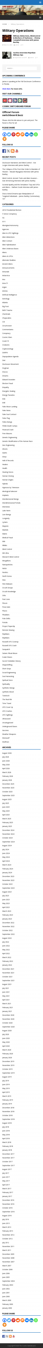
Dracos (5, 372)
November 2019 (8, 1065)
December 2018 (8, 1108)
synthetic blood (8, 692)
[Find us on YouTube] (17, 151)
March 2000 (6, 1300)
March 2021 (6, 1003)
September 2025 (8, 795)
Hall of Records (8, 460)
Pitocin (4, 603)
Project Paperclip (8, 626)
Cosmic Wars (7, 337)
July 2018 (5, 1127)
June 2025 (6, 807)
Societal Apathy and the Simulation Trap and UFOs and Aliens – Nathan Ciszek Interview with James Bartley (21, 187)
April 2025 (6, 815)
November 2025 (8, 788)
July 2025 (5, 803)
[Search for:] (21, 68)
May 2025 (6, 811)
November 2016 (8, 1204)
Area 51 (5, 283)
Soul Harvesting (8, 676)
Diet (3, 360)
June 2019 (6, 1084)
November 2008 (8, 1258)
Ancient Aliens (7, 264)
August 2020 (7, 1030)
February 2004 (7, 1285)
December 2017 (8, 1154)
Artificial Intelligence (9, 295)
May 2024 (6, 857)
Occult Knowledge (9, 591)
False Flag (6, 418)
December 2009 (8, 1254)
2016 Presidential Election (11, 210)
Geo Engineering (8, 445)
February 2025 (7, 822)
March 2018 (6, 1142)
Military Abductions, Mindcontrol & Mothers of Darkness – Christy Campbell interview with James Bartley (26, 39)
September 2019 (8, 1073)
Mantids (5, 530)
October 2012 (7, 1239)
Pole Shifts (6, 618)
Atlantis (5, 302)
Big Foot (5, 306)
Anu (3, 279)
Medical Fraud (7, 537)
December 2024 (8, 830)
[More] (5, 139)
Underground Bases (9, 726)
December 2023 (8, 876)
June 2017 (6, 1177)
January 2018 (7, 1150)
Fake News (6, 410)
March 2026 (6, 772)
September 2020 (8, 1027)
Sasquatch (6, 649)
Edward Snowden (8, 379)
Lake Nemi (6, 510)
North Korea (7, 576)
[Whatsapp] (36, 134)
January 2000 (7, 1308)
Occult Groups (7, 588)
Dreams (5, 376)
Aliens (4, 252)
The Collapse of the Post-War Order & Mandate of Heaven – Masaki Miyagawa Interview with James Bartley (21, 171)
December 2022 (8, 923)
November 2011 (8, 1246)
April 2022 (6, 953)
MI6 (3, 541)
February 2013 (7, 1231)
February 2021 (7, 1007)
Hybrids (5, 484)
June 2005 (6, 1277)
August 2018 (7, 1123)
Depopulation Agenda (10, 356)
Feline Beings (7, 422)
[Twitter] (9, 134)
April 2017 (6, 1185)
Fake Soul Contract (9, 414)
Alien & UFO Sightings (10, 233)
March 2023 (6, 911)
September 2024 (8, 842)
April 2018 (6, 1138)
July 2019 (5, 1081)
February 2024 (7, 869)
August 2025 (7, 799)
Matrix (4, 534)
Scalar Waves (7, 657)
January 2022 (7, 965)
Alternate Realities (9, 260)
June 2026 (6, 761)
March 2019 (6, 1096)
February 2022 (7, 961)
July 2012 (5, 1242)
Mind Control (7, 549)
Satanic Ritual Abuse (9, 653)
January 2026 (7, 780)
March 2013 (6, 1227)
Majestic (5, 526)
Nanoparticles (7, 564)
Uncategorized (7, 722)
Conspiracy (6, 333)
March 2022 (6, 957)
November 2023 (8, 880)
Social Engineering (9, 672)
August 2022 (7, 938)
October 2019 (7, 1069)
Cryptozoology (7, 349)
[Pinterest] (13, 134)
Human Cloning (8, 476)
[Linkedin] (31, 134)
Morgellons (6, 561)
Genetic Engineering (9, 437)
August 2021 (7, 984)
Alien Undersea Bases (10, 248)
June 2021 (6, 992)
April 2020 (6, 1046)
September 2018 (8, 1119)
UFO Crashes (7, 711)
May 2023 (6, 903)
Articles (5, 291)
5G (3, 218)
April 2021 (6, 1000)
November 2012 (8, 1235)
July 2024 (5, 849)
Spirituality (6, 684)
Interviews (6, 507)
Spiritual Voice (7, 680)
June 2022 (6, 946)
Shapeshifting (7, 665)
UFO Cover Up (7, 707)
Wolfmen (5, 742)
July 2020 (5, 1034)
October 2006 (7, 1269)
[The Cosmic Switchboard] (21, 13)
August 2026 (7, 753)
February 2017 (7, 1192)
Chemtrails (6, 314)
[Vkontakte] (27, 134)
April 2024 (6, 861)
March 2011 (6, 1250)
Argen (4, 287)
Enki (3, 399)
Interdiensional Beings (10, 499)
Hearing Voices (7, 472)
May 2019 (6, 1088)
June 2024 (6, 853)
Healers (5, 464)
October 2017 (7, 1161)
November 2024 (8, 834)
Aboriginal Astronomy (10, 225)
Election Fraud (7, 383)
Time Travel (6, 703)
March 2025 (6, 819)
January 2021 (7, 1011)
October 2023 (7, 884)
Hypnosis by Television (10, 487)
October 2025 (7, 792)
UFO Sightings (7, 715)
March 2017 (6, 1188)
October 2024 (7, 838)
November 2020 (8, 1019)
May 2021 (6, 996)
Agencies (5, 229)
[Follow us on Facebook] (4, 151)
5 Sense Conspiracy (9, 214)
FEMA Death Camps (9, 426)
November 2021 (8, 973)
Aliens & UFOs (7, 256)
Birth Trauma (7, 310)
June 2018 (6, 1131)
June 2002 (6, 1289)
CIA (3, 322)
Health (4, 468)
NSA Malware (7, 584)
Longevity (6, 518)
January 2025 (7, 826)
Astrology (5, 299)
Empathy (5, 387)
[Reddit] (18, 134)
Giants (4, 453)
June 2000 (6, 1296)
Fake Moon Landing (9, 406)
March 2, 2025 (8, 45)
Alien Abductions (8, 237)
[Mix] (22, 134)
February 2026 (7, 776)
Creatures (6, 345)
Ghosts (5, 449)
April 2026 (6, 768)
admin (17, 45)
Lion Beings (6, 514)
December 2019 (8, 1061)
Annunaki (5, 272)
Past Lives (6, 599)
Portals (5, 622)
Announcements (8, 268)
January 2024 (7, 872)
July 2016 (5, 1219)
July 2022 (5, 942)
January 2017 (7, 1196)
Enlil (3, 403)
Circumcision (7, 326)
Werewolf (5, 738)
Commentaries (7, 329)
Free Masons (7, 433)
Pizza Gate (6, 607)
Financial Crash (7, 430)
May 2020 (6, 1042)
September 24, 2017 (21, 57)
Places (4, 611)
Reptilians (5, 634)
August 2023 (7, 892)
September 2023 (8, 888)
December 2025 (8, 784)
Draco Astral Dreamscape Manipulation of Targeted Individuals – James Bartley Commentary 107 (21, 196)
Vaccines (5, 730)
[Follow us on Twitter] (8, 151)
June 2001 (6, 1293)
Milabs (4, 545)
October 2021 (7, 977)
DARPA (5, 352)
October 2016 (7, 1208)
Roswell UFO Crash (9, 645)
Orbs (4, 595)
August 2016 (7, 1215)
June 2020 (6, 1038)
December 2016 (8, 1200)
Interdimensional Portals (11, 503)
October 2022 (7, 930)
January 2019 (7, 1104)
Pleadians (5, 615)
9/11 (4, 221)
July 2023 (5, 896)
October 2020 (7, 1023)
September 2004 (8, 1281)
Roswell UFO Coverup (10, 642)
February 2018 (7, 1146)
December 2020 (8, 1015)
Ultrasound (6, 719)
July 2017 (5, 1173)
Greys (4, 457)
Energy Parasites (8, 395)
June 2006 (6, 1273)
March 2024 (6, 865)
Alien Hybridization (9, 245)
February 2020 (7, 1054)
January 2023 (7, 919)
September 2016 (8, 1212)
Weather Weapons (9, 734)
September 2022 (8, 934)
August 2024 (7, 845)
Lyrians (5, 522)
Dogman (5, 368)
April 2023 (6, 907)
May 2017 (6, 1181)
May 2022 (6, 950)
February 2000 (7, 1304)
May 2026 (6, 765)
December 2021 (8, 969)
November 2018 (8, 1111)
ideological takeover (9, 491)
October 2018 (7, 1115)
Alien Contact (7, 241)
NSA (4, 580)
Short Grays (6, 668)
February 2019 (7, 1100)
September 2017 (8, 1165)
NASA (4, 568)
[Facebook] (5, 134)
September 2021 (8, 980)
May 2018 (6, 1135)
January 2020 (7, 1057)
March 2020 (6, 1050)
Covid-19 (5, 341)
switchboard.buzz (12, 115)
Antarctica (6, 275)
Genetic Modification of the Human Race (17, 441)
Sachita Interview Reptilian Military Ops (24, 54)
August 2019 (7, 1077)
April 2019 (6, 1092)
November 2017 (8, 1158)
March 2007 (6, 1266)
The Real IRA (7, 699)
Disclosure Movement (10, 364)
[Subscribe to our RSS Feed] (12, 151)
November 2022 (8, 926)
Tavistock (5, 695)
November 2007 (8, 1262)
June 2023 (6, 899)
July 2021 (5, 988)
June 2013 (6, 1223)
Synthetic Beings (8, 688)
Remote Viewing (8, 630)
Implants (5, 495)
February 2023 (7, 915)
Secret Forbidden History (11, 661)
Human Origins (7, 480)
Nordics (5, 572)
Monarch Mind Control (10, 557)
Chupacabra (6, 318)
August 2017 (7, 1169)
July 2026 (5, 757)
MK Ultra (5, 553)
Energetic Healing (8, 391)
